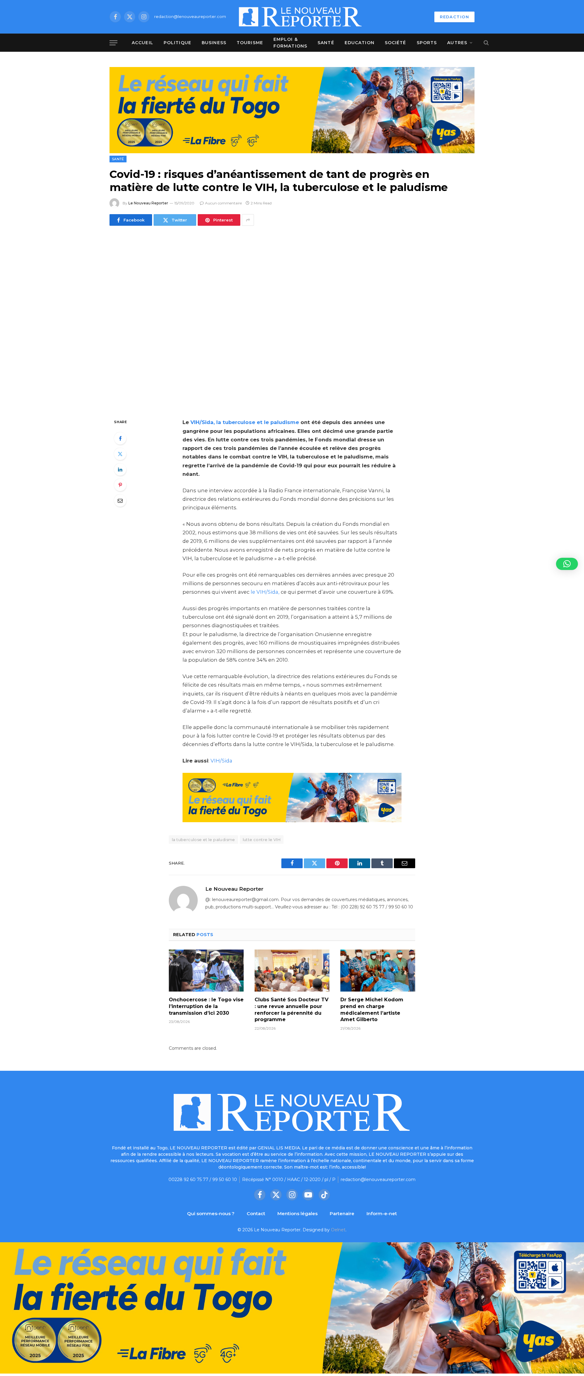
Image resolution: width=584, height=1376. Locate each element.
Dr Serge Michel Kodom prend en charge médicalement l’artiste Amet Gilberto (371, 1009)
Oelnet (338, 1230)
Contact (256, 1213)
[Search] (485, 43)
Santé (326, 42)
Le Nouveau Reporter (148, 203)
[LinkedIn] (120, 469)
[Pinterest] (120, 485)
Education (359, 42)
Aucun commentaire (223, 203)
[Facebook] (120, 438)
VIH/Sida (220, 761)
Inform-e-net (382, 1213)
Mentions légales (297, 1213)
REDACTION (454, 16)
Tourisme (250, 42)
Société (395, 42)
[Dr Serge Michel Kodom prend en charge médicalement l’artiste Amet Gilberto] (377, 971)
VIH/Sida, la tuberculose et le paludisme (244, 422)
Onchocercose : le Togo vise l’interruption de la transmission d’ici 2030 (206, 1006)
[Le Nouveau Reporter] (300, 17)
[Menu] (113, 43)
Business (214, 42)
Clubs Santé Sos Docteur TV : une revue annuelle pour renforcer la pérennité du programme (291, 1009)
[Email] (120, 500)
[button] (567, 564)
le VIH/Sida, (265, 592)
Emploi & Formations (290, 43)
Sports (427, 42)
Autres (457, 42)
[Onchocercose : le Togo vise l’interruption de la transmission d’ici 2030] (206, 971)
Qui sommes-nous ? (211, 1213)
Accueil (142, 42)
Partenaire (342, 1213)
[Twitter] (120, 454)
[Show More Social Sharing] (248, 220)
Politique (177, 42)
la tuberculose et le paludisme (203, 839)
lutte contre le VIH (261, 839)
